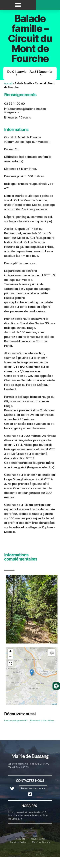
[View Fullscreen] (10, 663)
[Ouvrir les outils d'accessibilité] (56, 686)
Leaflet (54, 703)
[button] (18, 5)
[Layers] (52, 652)
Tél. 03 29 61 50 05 (18, 767)
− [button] (10, 656)
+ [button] (10, 651)
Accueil (8, 83)
